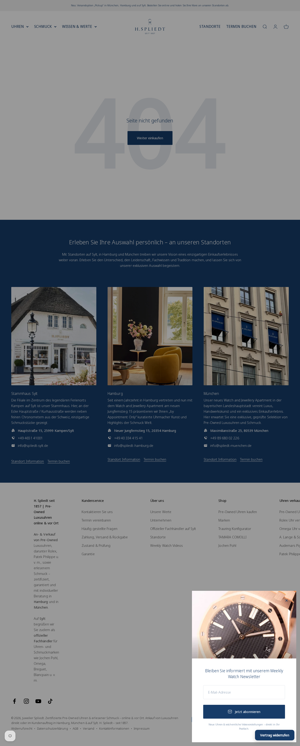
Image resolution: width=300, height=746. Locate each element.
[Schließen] (286, 600)
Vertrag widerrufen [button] (274, 735)
